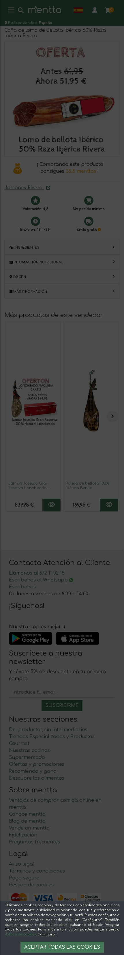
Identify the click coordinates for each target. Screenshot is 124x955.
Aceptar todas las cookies (62, 947)
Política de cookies (20, 934)
